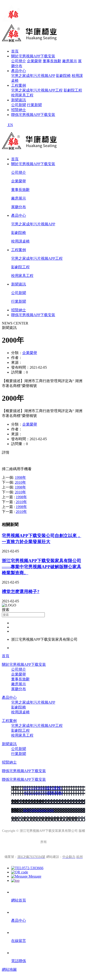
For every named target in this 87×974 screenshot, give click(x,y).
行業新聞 (34, 105)
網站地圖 (9, 969)
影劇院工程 (73, 90)
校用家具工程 (22, 95)
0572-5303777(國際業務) (43, 793)
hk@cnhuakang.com (38, 810)
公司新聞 (18, 105)
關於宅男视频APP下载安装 (33, 56)
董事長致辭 (52, 61)
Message (34, 876)
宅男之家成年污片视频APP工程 (37, 90)
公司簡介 (18, 61)
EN (10, 125)
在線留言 (18, 941)
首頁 (15, 51)
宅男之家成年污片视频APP (33, 76)
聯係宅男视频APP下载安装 (33, 115)
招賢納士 (18, 110)
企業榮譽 (34, 61)
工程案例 (18, 85)
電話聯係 (18, 961)
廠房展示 (69, 61)
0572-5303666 (32, 868)
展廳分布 (18, 207)
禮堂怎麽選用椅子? (20, 591)
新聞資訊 (18, 100)
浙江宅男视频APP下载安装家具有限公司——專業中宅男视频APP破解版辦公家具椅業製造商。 (41, 566)
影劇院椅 (63, 76)
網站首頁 (18, 900)
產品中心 (18, 71)
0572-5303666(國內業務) (42, 788)
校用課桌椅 (20, 241)
